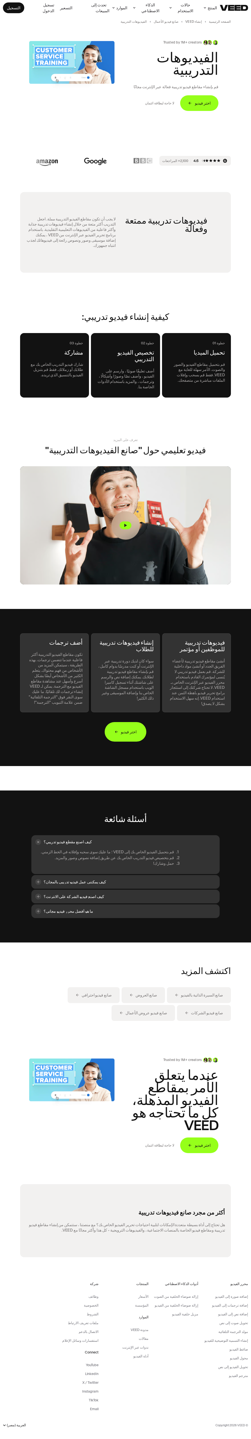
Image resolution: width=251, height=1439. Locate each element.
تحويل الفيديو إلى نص (233, 1367)
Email (94, 1409)
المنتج (212, 7)
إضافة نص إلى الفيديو (233, 1314)
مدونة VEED (139, 1330)
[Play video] (125, 525)
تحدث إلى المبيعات (100, 7)
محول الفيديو (239, 1358)
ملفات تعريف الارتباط (83, 1323)
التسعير (66, 7)
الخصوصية (91, 1305)
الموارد (121, 7)
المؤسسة (141, 1305)
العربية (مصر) (16, 1425)
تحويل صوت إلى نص (233, 1323)
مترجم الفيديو (238, 1376)
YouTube (92, 1365)
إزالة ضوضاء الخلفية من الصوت (176, 1296)
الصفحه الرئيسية (220, 22)
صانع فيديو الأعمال (166, 22)
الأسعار (143, 1296)
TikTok (94, 1400)
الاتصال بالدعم (89, 1332)
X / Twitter (90, 1382)
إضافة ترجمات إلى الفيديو (230, 1305)
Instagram (90, 1391)
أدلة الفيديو (140, 1356)
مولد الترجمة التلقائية (233, 1332)
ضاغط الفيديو (238, 1349)
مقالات (143, 1338)
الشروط (93, 1314)
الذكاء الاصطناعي (150, 7)
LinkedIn (92, 1374)
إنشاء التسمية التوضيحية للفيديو (226, 1340)
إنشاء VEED (193, 22)
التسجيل (13, 7)
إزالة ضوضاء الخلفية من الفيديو (176, 1305)
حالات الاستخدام (185, 7)
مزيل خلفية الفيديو (185, 1314)
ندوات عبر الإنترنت (135, 1347)
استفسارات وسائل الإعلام (80, 1340)
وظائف (93, 1296)
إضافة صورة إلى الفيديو (231, 1296)
